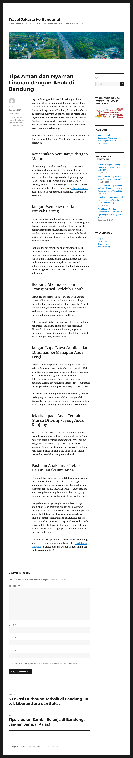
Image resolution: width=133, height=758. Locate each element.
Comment (14, 586)
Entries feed (102, 241)
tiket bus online (79, 188)
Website (13, 650)
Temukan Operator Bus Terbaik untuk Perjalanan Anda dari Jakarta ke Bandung (110, 200)
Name (12, 625)
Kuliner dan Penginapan (107, 138)
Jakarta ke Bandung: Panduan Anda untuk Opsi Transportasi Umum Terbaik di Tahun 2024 (110, 188)
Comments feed (104, 244)
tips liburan (13, 123)
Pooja (11, 106)
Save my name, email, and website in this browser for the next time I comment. (44, 664)
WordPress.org (104, 247)
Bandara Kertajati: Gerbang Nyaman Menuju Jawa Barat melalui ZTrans (109, 167)
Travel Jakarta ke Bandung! (34, 19)
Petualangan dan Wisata (107, 141)
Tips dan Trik (14, 114)
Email (12, 638)
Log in (100, 239)
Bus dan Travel (104, 135)
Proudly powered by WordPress (46, 747)
